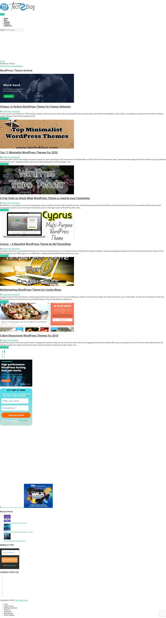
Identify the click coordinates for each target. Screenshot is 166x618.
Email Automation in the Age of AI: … (15, 541)
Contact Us (8, 26)
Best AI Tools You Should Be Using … (15, 523)
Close (2, 30)
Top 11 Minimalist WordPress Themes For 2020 (29, 152)
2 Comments (13, 340)
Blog (5, 20)
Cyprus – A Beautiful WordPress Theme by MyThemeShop (35, 244)
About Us (7, 610)
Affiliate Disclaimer (10, 608)
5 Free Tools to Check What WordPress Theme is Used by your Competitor (45, 198)
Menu (2, 14)
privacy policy (23, 420)
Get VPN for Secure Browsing (11, 66)
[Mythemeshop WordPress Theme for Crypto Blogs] (83, 271)
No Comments (14, 111)
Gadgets (7, 22)
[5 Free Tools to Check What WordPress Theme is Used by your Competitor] (83, 180)
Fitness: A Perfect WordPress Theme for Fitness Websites (35, 106)
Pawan (5, 111)
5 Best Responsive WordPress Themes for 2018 (29, 335)
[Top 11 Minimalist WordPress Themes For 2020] (83, 134)
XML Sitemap (8, 613)
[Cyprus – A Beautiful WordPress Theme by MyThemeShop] (83, 226)
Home (6, 18)
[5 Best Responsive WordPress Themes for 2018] (83, 317)
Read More (4, 118)
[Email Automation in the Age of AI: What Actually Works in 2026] (7, 539)
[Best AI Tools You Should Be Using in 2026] (7, 521)
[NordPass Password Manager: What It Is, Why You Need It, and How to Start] (7, 530)
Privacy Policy (9, 606)
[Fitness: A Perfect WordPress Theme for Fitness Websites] (83, 88)
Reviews (7, 24)
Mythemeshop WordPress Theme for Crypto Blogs (30, 289)
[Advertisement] (83, 45)
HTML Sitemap (9, 615)
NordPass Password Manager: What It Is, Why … (19, 532)
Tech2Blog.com (21, 600)
